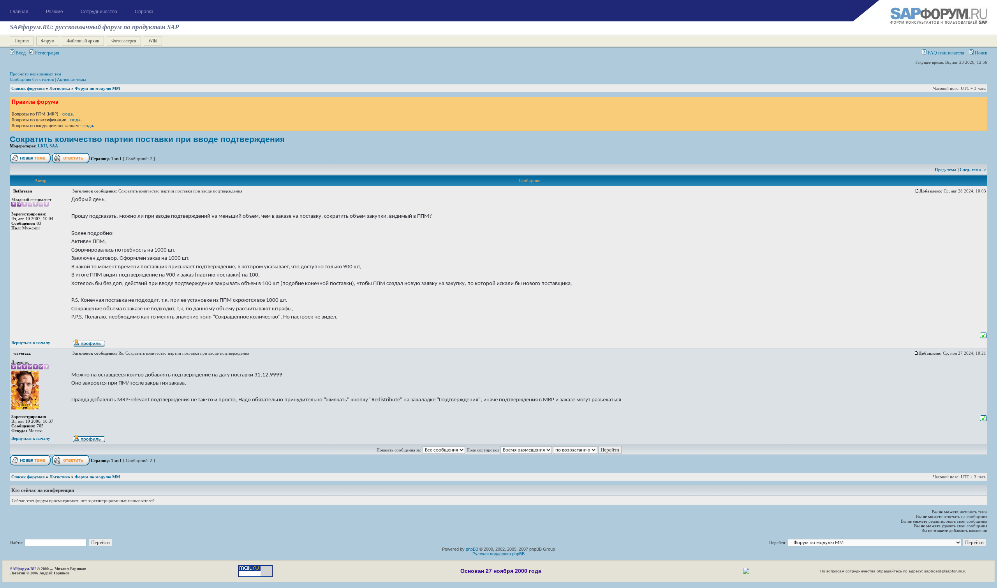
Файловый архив (83, 41)
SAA (53, 146)
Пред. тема (946, 169)
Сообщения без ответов (32, 79)
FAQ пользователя (945, 53)
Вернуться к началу (30, 342)
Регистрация (46, 53)
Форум (48, 41)
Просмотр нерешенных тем (35, 74)
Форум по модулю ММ (97, 88)
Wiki (152, 41)
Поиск (980, 53)
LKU (42, 146)
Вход (20, 53)
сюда (67, 114)
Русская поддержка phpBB (498, 553)
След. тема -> (973, 169)
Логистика (59, 88)
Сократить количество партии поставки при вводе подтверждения (147, 139)
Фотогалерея (123, 41)
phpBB (472, 549)
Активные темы (71, 79)
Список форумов (28, 88)
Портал (21, 41)
